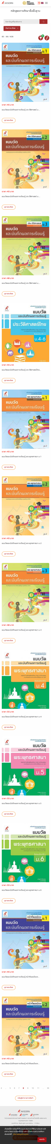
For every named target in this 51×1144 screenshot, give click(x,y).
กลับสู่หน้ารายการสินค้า (25, 1098)
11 (38, 1088)
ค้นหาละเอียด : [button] (11, 28)
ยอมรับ (42, 1139)
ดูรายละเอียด (8, 120)
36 (48, 1088)
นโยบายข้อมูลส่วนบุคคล (20, 1134)
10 (33, 1088)
